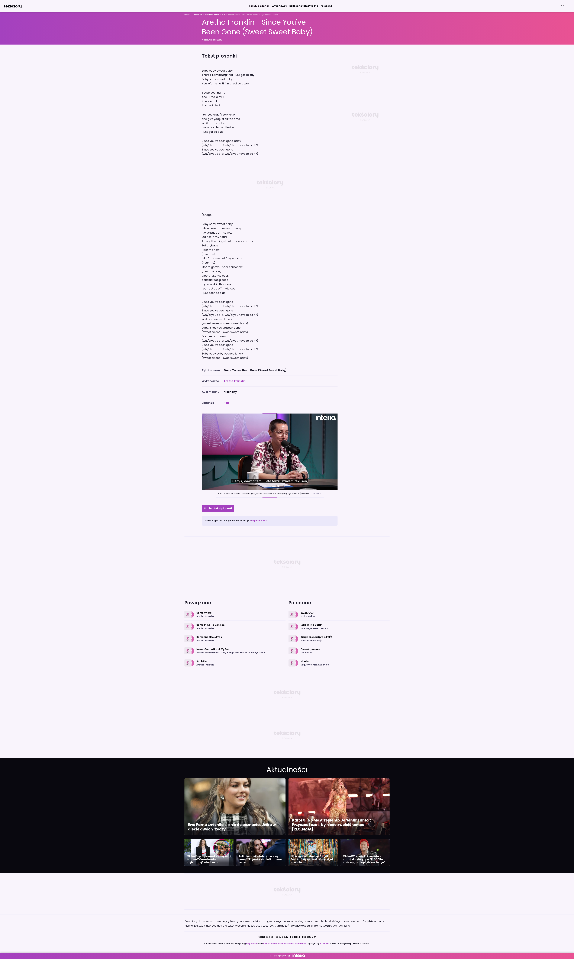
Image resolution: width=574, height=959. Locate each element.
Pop (223, 15)
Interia (187, 15)
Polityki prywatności (273, 943)
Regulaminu (252, 943)
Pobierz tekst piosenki (218, 508)
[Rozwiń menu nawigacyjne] (569, 6)
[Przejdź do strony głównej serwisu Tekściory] (13, 6)
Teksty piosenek (212, 15)
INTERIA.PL (324, 943)
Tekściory (197, 15)
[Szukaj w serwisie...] (563, 6)
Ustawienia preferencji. (295, 943)
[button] (259, 6)
